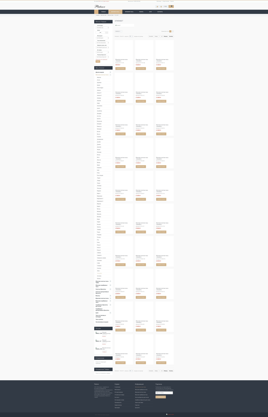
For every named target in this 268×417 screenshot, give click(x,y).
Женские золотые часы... (106, 348)
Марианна (99, 196)
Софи (98, 263)
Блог (150, 11)
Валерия (99, 123)
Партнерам (117, 407)
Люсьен (99, 188)
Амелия (99, 100)
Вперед (165, 36)
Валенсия (99, 121)
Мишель (99, 214)
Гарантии (137, 405)
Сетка (170, 31)
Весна (98, 131)
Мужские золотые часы (102, 298)
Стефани (99, 265)
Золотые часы (110, 15)
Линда (98, 180)
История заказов (166, 1)
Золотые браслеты (101, 289)
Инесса (99, 160)
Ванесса (99, 126)
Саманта (99, 255)
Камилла (99, 167)
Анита (98, 108)
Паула (98, 232)
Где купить (137, 407)
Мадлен (99, 191)
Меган (98, 209)
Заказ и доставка (139, 402)
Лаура (98, 178)
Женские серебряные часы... (106, 333)
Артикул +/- (118, 31)
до (100, 32)
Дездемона (100, 139)
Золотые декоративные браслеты (102, 292)
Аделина (99, 82)
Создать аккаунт (106, 1)
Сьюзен (99, 268)
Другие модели (100, 72)
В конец (171, 36)
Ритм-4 (98, 250)
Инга (98, 157)
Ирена (98, 162)
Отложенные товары (119, 394)
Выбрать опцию (120, 68)
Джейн (99, 142)
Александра (100, 87)
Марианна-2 (100, 198)
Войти (100, 1)
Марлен (99, 203)
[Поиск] (106, 32)
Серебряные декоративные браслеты (102, 309)
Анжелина (99, 105)
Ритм (98, 242)
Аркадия (99, 113)
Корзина (172, 1)
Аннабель (99, 111)
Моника (99, 216)
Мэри (98, 219)
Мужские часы (129, 11)
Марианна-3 (100, 201)
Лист (173, 31)
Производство (118, 402)
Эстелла (99, 276)
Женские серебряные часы (101, 286)
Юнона (98, 278)
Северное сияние (101, 258)
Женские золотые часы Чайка (102, 282)
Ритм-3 (98, 247)
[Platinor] (100, 6)
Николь (99, 227)
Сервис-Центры (118, 405)
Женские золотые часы (102, 74)
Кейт (98, 170)
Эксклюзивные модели (102, 322)
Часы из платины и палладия (101, 316)
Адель (98, 85)
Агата (98, 80)
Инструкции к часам (119, 399)
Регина (99, 237)
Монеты (98, 295)
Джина (99, 144)
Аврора (99, 77)
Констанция (100, 175)
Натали (99, 224)
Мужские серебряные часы (101, 301)
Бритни (98, 118)
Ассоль (99, 116)
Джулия (99, 147)
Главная (103, 11)
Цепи (97, 312)
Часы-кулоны (99, 319)
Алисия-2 (99, 95)
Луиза (98, 183)
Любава (99, 185)
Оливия (99, 229)
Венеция (99, 129)
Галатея (99, 136)
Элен (98, 270)
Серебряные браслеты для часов (102, 305)
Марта (98, 206)
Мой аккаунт (159, 1)
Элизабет (99, 273)
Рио (98, 240)
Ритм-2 (98, 245)
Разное (141, 11)
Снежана (99, 260)
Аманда (99, 98)
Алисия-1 (99, 93)
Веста (98, 134)
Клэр (98, 172)
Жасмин (99, 152)
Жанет (98, 149)
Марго (98, 193)
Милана (99, 211)
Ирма (98, 165)
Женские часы (115, 11)
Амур (98, 103)
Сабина (99, 252)
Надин (98, 221)
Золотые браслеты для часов (142, 397)
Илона (98, 154)
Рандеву (99, 234)
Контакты (160, 11)
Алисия (99, 90)
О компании (117, 387)
